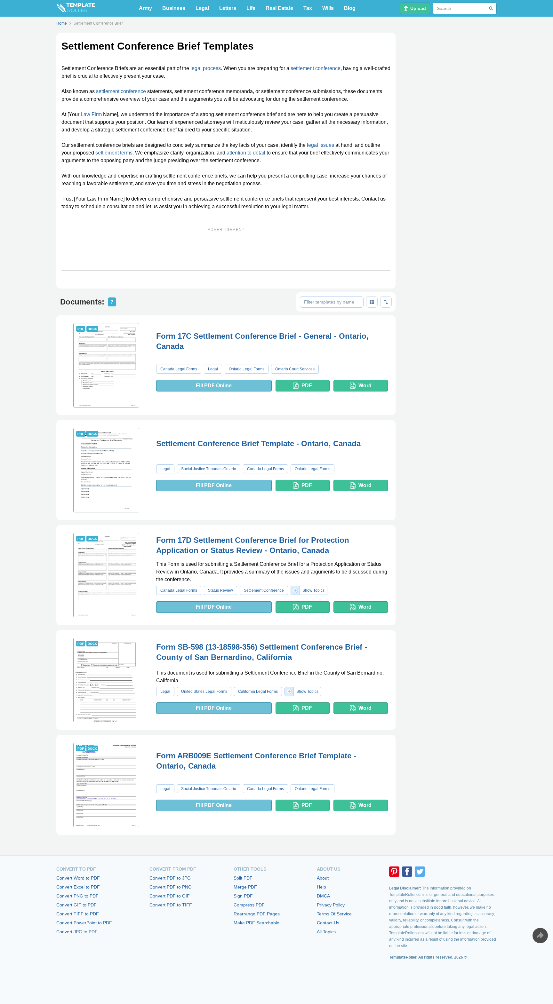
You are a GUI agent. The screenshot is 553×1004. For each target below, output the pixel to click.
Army (145, 8)
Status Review (220, 590)
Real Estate (279, 8)
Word (365, 385)
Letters (227, 8)
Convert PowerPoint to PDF (84, 922)
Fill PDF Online (214, 385)
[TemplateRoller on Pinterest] (394, 871)
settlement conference (316, 68)
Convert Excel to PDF (78, 886)
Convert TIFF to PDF (77, 913)
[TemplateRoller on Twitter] (420, 871)
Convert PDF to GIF (169, 895)
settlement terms (113, 152)
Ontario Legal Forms (246, 369)
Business (173, 8)
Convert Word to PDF (78, 878)
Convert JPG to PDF (77, 931)
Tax (307, 8)
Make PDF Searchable (256, 922)
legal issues (320, 145)
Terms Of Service (334, 913)
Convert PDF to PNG (170, 886)
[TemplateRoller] (75, 8)
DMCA (323, 895)
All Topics (326, 931)
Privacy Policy (331, 904)
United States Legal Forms (204, 691)
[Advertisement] (225, 252)
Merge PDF (245, 886)
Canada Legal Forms (178, 369)
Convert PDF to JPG (170, 878)
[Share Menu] (540, 935)
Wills (328, 8)
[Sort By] (386, 302)
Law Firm (91, 114)
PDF (306, 385)
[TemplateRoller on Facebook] (407, 871)
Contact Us (328, 922)
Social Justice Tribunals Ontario (208, 469)
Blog (350, 8)
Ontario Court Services (295, 369)
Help (321, 886)
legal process (205, 68)
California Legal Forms (258, 691)
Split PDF (243, 878)
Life (250, 8)
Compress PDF (249, 904)
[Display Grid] (372, 302)
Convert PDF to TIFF (170, 904)
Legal (202, 8)
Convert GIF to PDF (76, 904)
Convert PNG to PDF (77, 895)
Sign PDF (243, 895)
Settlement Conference (264, 590)
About (323, 878)
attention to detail (246, 152)
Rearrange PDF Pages (257, 913)
